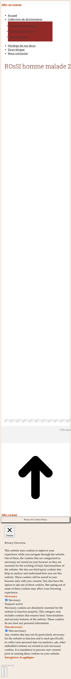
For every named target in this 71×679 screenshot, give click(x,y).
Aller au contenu (11, 4)
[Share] (6, 665)
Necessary (15, 600)
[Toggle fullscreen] (9, 665)
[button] (29, 10)
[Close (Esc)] (2, 665)
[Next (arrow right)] (6, 672)
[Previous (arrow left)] (2, 672)
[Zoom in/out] (12, 665)
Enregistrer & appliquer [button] (19, 657)
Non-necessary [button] (14, 627)
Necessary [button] (11, 596)
